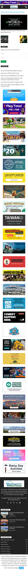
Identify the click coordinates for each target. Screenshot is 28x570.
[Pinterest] (14, 503)
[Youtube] (20, 503)
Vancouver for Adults (5, 551)
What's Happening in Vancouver (7, 540)
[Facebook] (8, 503)
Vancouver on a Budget (6, 553)
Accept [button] (21, 568)
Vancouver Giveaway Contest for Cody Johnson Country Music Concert (11, 78)
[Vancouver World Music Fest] (14, 22)
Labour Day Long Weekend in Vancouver (12, 75)
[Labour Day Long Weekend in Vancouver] (4, 529)
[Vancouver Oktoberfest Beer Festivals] (4, 515)
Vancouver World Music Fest (9, 9)
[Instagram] (11, 503)
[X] (17, 503)
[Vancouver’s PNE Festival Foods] (4, 522)
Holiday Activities (4, 544)
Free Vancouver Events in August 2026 (12, 82)
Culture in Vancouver (5, 546)
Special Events (4, 542)
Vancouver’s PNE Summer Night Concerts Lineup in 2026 (12, 85)
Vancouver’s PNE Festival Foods (10, 73)
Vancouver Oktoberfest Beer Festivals (11, 71)
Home (2, 9)
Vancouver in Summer (5, 549)
